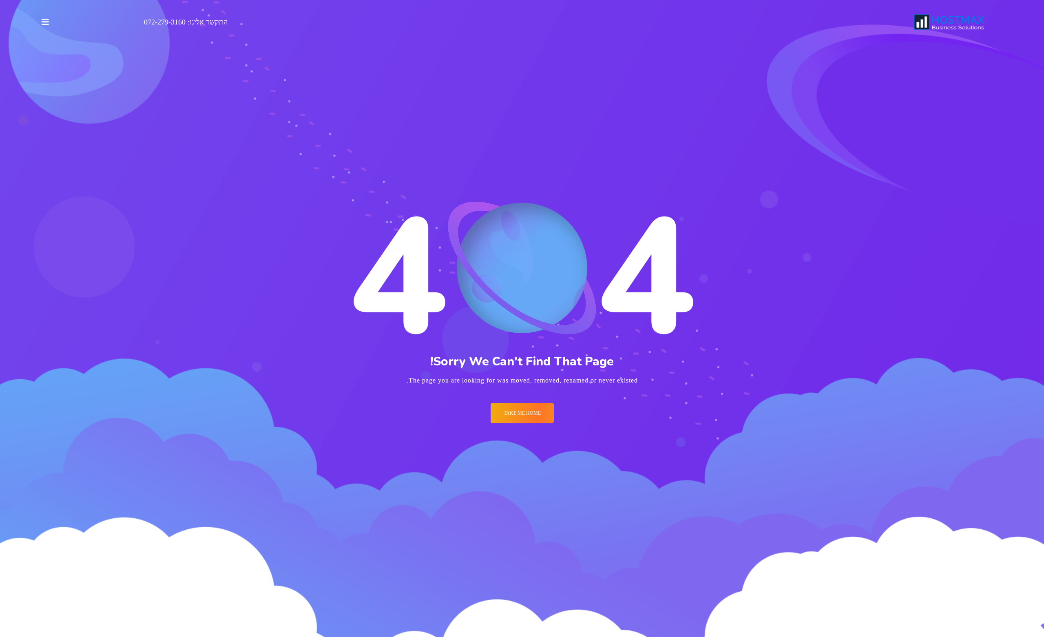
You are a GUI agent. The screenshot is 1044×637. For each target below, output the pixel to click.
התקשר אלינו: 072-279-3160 (186, 22)
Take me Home (522, 413)
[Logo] (949, 22)
